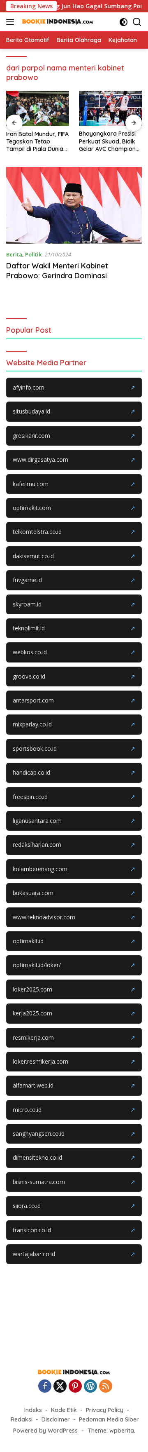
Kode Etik (64, 1410)
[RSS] (105, 1386)
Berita (14, 254)
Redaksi (21, 1419)
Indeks (33, 1410)
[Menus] (11, 22)
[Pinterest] (75, 1386)
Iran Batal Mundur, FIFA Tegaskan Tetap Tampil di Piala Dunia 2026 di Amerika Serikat (37, 141)
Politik (33, 254)
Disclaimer (56, 1419)
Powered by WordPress (45, 1430)
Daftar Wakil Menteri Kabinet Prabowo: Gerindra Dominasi (57, 270)
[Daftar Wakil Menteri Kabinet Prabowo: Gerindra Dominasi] (74, 205)
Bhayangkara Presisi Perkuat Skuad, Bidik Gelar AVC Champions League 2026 (109, 141)
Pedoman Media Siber (109, 1419)
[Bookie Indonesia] (56, 22)
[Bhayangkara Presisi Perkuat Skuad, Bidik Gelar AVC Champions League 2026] (110, 108)
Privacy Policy (104, 1410)
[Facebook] (44, 1386)
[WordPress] (90, 1386)
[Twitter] (60, 1386)
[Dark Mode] (123, 22)
